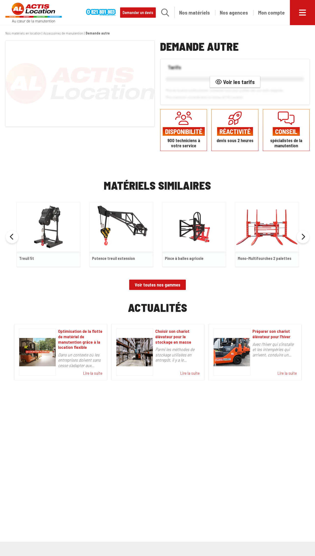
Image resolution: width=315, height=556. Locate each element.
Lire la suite (92, 373)
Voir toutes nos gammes (157, 284)
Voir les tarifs (238, 81)
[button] (165, 12)
